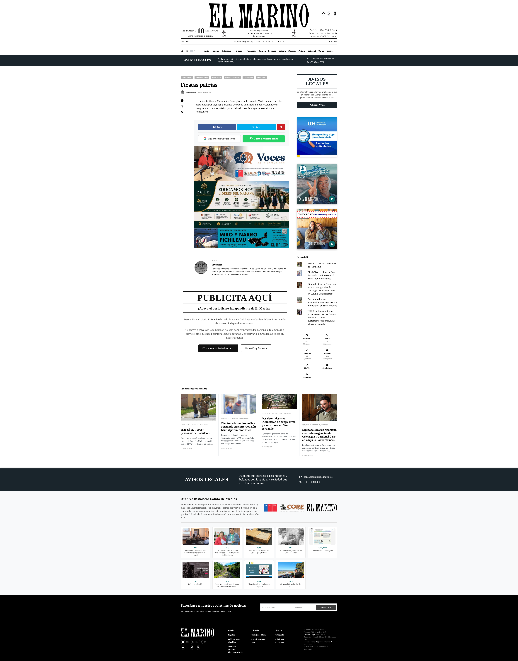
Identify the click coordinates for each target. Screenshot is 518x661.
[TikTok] (192, 647)
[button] (182, 51)
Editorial (255, 630)
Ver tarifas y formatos (256, 348)
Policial (234, 418)
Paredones (261, 77)
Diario (231, 630)
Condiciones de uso (258, 640)
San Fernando (244, 418)
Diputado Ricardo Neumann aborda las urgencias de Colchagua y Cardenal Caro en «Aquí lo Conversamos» (319, 435)
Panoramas (248, 77)
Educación (216, 77)
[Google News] (198, 647)
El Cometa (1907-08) (232, 77)
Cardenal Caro (202, 77)
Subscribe (325, 607)
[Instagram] (335, 13)
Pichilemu (204, 425)
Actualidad (186, 77)
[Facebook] (323, 13)
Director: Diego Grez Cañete (314, 634)
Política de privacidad (279, 640)
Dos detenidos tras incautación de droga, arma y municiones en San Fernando (322, 302)
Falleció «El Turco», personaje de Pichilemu (195, 431)
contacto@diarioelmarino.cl (220, 348)
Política (324, 425)
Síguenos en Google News (221, 138)
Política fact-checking (234, 640)
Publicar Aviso (317, 104)
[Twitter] (329, 13)
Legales (231, 635)
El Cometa (217, 264)
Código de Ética (258, 635)
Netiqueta (279, 635)
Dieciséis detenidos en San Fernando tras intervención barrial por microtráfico (321, 275)
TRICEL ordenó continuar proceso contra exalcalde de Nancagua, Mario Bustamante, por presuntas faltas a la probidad (322, 317)
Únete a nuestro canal (266, 138)
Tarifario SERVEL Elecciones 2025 (235, 649)
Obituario (195, 425)
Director (279, 630)
